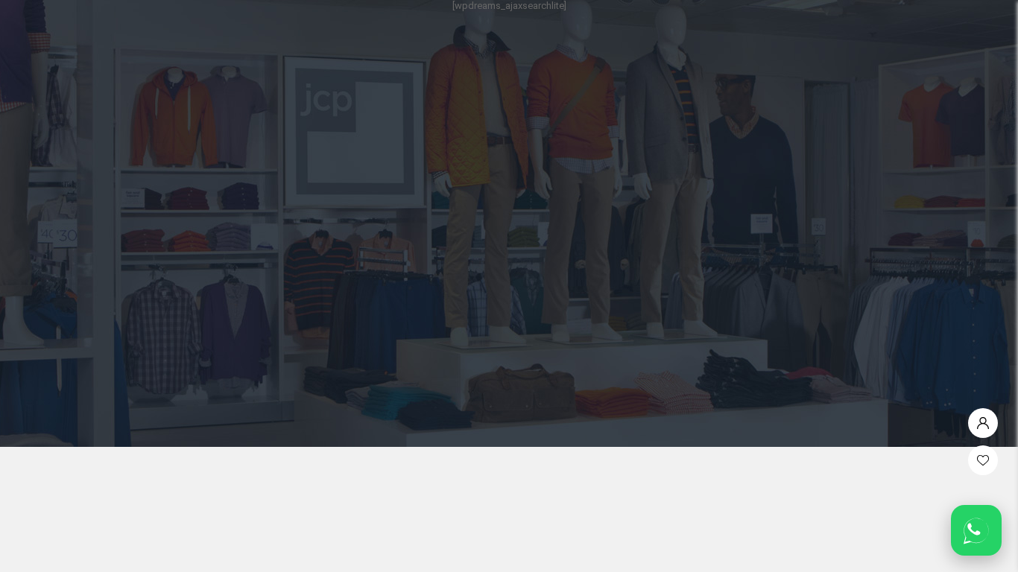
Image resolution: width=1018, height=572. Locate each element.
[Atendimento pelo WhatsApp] (976, 530)
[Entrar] (983, 419)
